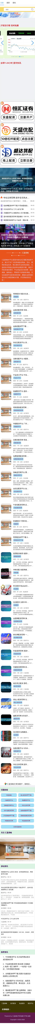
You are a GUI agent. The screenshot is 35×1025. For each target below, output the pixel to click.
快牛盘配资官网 (9, 973)
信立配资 (16, 735)
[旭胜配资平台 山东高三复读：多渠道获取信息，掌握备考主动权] (17, 179)
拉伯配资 (16, 605)
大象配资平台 (17, 881)
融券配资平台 (17, 848)
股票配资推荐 (17, 556)
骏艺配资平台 (17, 929)
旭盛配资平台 (26, 962)
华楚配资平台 (17, 426)
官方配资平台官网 (18, 816)
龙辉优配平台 (17, 361)
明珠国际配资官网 (18, 410)
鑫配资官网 (17, 718)
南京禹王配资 (17, 686)
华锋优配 (16, 572)
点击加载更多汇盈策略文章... (17, 946)
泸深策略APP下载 (9, 978)
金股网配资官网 (18, 621)
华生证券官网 (17, 767)
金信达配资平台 (18, 491)
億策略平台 (17, 897)
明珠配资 (16, 296)
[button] (2, 43)
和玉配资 (16, 589)
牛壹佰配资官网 (18, 507)
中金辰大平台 (17, 378)
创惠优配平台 (17, 751)
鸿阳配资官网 (9, 983)
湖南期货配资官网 (26, 978)
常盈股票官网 (17, 653)
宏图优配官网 (17, 443)
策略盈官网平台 (18, 475)
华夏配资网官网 (18, 670)
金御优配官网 (17, 313)
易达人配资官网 (18, 702)
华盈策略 (9, 957)
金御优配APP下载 (18, 329)
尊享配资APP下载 (18, 540)
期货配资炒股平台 (18, 832)
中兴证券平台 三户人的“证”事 (14, 209)
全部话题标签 (17, 989)
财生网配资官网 (18, 637)
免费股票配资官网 (18, 459)
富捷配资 (16, 524)
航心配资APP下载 (18, 800)
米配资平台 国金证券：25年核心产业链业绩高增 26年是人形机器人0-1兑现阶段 (17, 244)
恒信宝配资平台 (18, 345)
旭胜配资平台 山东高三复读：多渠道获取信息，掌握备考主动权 (17, 189)
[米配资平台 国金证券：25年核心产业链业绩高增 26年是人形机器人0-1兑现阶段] (17, 236)
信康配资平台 (17, 783)
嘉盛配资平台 (17, 394)
